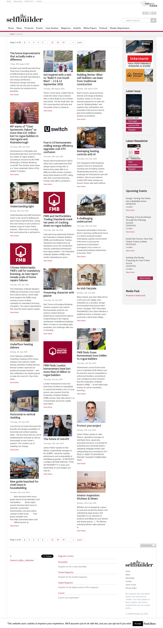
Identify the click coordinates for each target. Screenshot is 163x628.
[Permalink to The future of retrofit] (58, 425)
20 (58, 42)
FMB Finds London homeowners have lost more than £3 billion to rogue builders (57, 370)
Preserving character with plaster (58, 294)
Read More (150, 623)
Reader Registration (119, 28)
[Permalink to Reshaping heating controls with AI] (92, 137)
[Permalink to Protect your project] (92, 412)
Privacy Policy (131, 588)
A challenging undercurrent (85, 219)
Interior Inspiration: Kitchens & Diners (88, 496)
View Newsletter (133, 163)
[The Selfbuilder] (25, 13)
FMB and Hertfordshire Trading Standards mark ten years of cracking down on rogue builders (57, 220)
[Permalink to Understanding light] (25, 193)
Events (39, 28)
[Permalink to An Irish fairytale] (92, 275)
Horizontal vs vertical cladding (22, 415)
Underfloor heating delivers (21, 345)
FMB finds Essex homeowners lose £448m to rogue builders (92, 355)
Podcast (103, 28)
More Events (145, 278)
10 (52, 42)
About (9, 1)
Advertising (18, 1)
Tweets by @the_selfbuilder (22, 560)
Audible (77, 28)
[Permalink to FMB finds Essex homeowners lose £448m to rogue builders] (92, 339)
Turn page (132, 121)
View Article (14, 95)
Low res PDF (133, 125)
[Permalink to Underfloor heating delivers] (25, 331)
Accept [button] (138, 623)
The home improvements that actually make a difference (25, 56)
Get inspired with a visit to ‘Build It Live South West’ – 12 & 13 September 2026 (57, 79)
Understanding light (22, 206)
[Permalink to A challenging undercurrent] (92, 205)
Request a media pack (135, 295)
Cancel (61, 593)
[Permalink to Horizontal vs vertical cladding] (25, 401)
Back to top (145, 545)
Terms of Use (131, 585)
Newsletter (62, 562)
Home (11, 28)
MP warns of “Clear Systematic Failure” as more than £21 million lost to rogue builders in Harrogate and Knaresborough (24, 134)
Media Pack (29, 1)
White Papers (90, 28)
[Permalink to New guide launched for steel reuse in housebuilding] (25, 468)
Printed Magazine (66, 572)
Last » (79, 42)
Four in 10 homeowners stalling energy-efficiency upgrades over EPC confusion (58, 147)
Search (153, 20)
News (19, 28)
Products (29, 28)
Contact (39, 1)
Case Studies (52, 28)
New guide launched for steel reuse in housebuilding (24, 485)
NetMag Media (146, 2)
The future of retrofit (56, 439)
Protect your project (89, 425)
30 (63, 42)
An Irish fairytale (86, 288)
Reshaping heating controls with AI (88, 152)
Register (132, 130)
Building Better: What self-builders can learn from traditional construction (90, 79)
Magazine (66, 28)
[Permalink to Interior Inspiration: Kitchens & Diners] (92, 482)
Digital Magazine (65, 583)
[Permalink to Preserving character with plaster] (58, 279)
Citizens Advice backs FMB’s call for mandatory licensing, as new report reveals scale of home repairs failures (25, 274)
